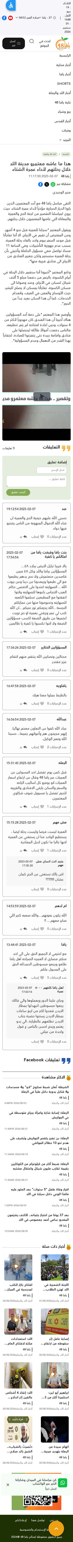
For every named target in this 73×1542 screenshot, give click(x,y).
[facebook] (4, 17)
